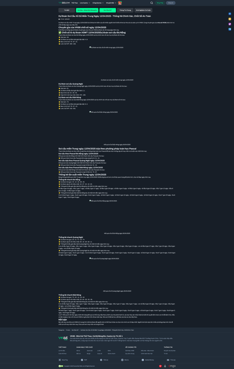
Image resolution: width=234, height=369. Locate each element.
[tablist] (117, 10)
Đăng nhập (160, 3)
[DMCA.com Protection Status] (60, 366)
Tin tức (68, 330)
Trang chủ (61, 330)
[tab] (66, 10)
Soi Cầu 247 (75, 330)
